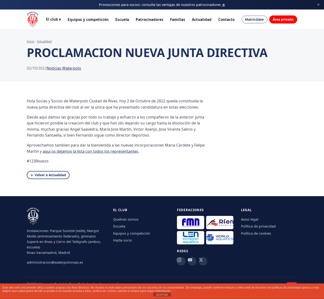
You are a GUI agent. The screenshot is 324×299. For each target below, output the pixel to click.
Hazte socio (122, 240)
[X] (203, 261)
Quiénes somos (126, 219)
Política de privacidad (258, 226)
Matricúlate (254, 19)
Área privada (283, 19)
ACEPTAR (162, 294)
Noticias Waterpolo (64, 68)
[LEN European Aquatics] (190, 237)
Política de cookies (256, 233)
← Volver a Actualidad (48, 175)
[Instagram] (181, 261)
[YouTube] (192, 261)
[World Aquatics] (219, 237)
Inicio (30, 41)
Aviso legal (249, 219)
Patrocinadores (149, 19)
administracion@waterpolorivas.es (55, 262)
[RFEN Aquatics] (219, 222)
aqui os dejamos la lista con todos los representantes (90, 151)
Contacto (226, 19)
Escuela (122, 19)
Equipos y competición (88, 19)
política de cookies (105, 291)
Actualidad (202, 19)
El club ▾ (53, 19)
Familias (177, 19)
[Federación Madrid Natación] (190, 222)
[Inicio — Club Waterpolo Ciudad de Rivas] (32, 19)
